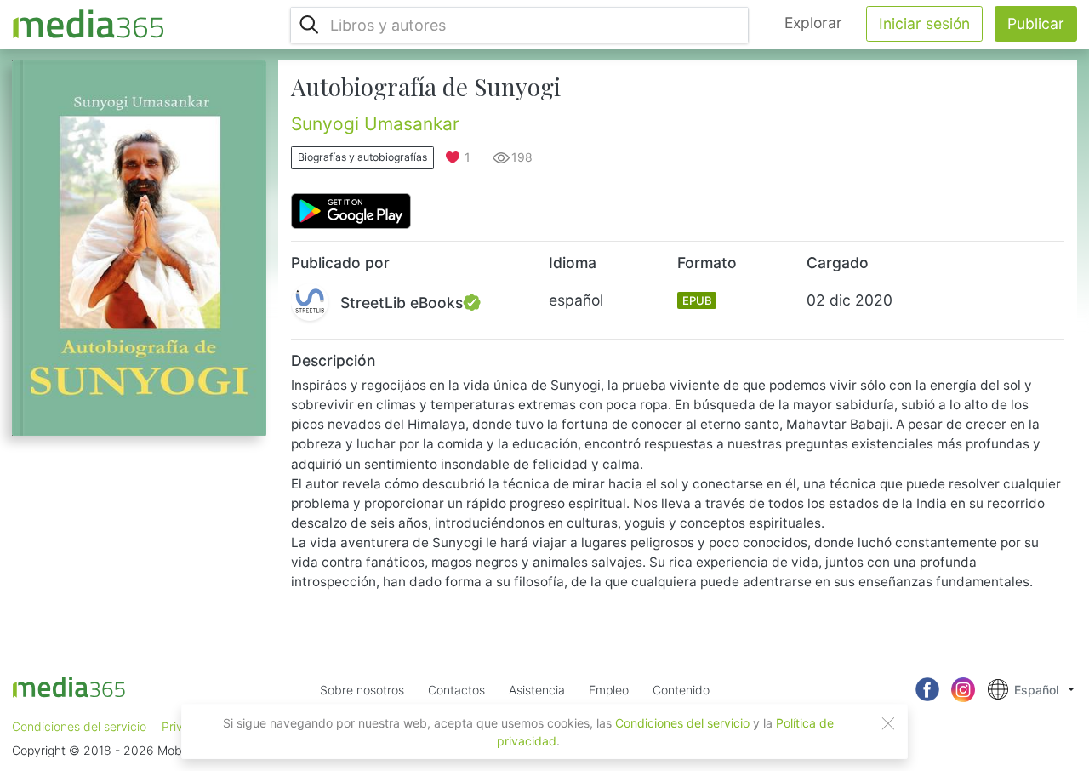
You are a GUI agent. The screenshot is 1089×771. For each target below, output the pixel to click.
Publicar (1035, 23)
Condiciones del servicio (682, 723)
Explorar (813, 22)
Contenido (681, 689)
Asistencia (537, 689)
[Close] (888, 723)
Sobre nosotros (362, 689)
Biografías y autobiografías (362, 157)
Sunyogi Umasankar (375, 123)
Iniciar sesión (924, 23)
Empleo (609, 689)
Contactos (456, 689)
